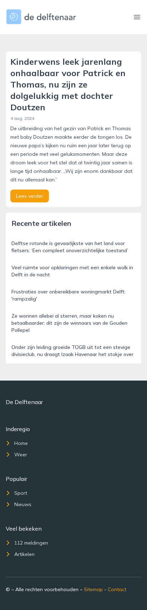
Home (21, 443)
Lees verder (29, 196)
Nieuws (22, 504)
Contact (117, 589)
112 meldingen (31, 543)
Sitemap (93, 589)
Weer (20, 454)
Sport (20, 493)
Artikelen (24, 554)
